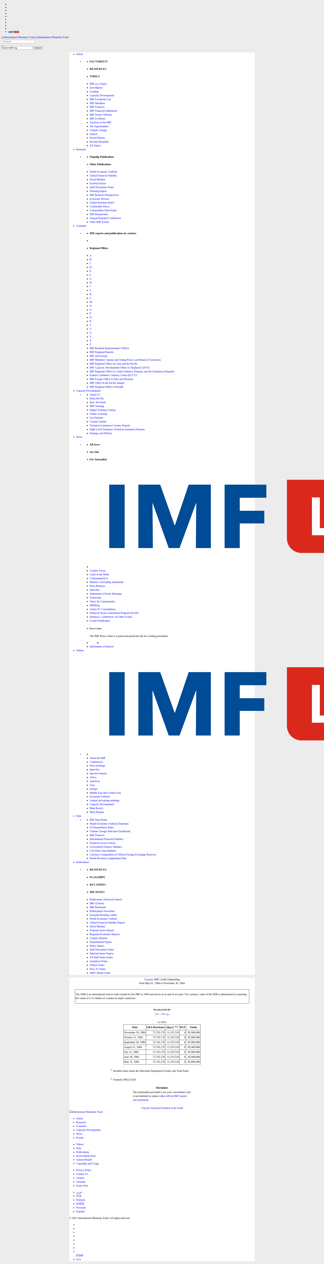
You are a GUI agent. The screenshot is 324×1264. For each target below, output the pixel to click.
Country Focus (97, 570)
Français (80, 1199)
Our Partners (96, 417)
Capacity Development (102, 95)
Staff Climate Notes (100, 972)
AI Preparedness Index (102, 827)
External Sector (98, 183)
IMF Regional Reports (102, 352)
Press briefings (97, 765)
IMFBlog (95, 605)
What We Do (97, 398)
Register (104, 642)
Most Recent (96, 808)
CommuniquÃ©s (99, 578)
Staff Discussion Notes (102, 187)
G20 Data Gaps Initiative (103, 850)
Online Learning (98, 413)
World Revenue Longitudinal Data (108, 858)
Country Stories (98, 421)
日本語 (80, 1203)
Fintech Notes (97, 965)
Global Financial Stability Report (107, 922)
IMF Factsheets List (100, 99)
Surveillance (96, 87)
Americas (95, 781)
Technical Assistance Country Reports (110, 425)
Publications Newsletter (102, 911)
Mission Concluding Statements (106, 582)
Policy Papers (97, 945)
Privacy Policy (84, 1170)
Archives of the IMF (100, 122)
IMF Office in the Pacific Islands (107, 383)
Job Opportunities (99, 126)
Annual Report (84, 1159)
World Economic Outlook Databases (109, 823)
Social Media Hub (86, 1155)
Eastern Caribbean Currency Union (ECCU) (113, 375)
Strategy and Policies (101, 433)
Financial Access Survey (103, 842)
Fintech (94, 134)
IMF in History (98, 118)
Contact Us (82, 1174)
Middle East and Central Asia (105, 792)
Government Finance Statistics (106, 846)
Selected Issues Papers (101, 953)
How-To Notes (98, 969)
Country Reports (98, 938)
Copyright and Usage (87, 1163)
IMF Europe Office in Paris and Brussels (111, 379)
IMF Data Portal (98, 819)
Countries (81, 225)
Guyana (148, 979)
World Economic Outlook (103, 171)
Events (79, 1137)
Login (93, 642)
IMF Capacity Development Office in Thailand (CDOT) (120, 367)
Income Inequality (99, 141)
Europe (93, 788)
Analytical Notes (98, 961)
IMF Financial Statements (103, 110)
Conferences (96, 761)
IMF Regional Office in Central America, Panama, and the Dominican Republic (132, 371)
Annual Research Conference (105, 218)
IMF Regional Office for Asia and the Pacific (114, 363)
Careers (80, 1177)
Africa (93, 777)
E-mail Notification (100, 620)
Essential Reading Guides (103, 915)
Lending (94, 91)
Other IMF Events (99, 222)
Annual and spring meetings (104, 800)
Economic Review (99, 198)
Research (81, 149)
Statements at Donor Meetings (106, 593)
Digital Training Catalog (102, 410)
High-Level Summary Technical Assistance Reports (117, 429)
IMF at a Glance (98, 83)
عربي (79, 1192)
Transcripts (95, 597)
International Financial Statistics (106, 839)
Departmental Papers (101, 942)
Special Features (98, 773)
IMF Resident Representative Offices (109, 348)
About (79, 54)
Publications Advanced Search (106, 899)
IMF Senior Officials (101, 114)
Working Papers (98, 191)
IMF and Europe (98, 356)
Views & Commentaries (102, 601)
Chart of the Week (99, 574)
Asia (92, 785)
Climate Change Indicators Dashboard (110, 831)
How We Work (98, 402)
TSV (157, 1014)
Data (78, 815)
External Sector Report (102, 930)
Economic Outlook (100, 796)
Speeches (95, 589)
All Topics (95, 145)
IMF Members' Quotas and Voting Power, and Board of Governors (125, 359)
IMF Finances (97, 106)
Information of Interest (101, 646)
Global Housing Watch (102, 202)
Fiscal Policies (97, 137)
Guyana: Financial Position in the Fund (162, 1108)
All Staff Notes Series (101, 957)
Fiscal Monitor (97, 179)
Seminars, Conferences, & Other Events (111, 616)
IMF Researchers (99, 214)
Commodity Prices (99, 206)
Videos (80, 650)
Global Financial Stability (103, 175)
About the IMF (98, 758)
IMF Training (97, 406)
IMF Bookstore (98, 907)
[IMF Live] (14, 31)
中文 (79, 1195)
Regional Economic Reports (105, 934)
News (79, 437)
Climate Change (98, 130)
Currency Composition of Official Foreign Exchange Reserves (123, 854)
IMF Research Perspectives (104, 195)
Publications (82, 862)
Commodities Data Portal (103, 210)
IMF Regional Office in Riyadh (106, 386)
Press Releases (97, 586)
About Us (95, 394)
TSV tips (165, 1014)
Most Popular (97, 812)
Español (80, 1211)
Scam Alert (82, 1185)
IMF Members (97, 103)
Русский (81, 1207)
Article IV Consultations (103, 609)
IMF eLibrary (97, 903)
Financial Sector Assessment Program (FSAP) (114, 612)
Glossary (81, 1181)
